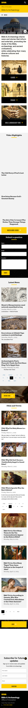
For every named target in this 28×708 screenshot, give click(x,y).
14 (16, 377)
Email (2, 250)
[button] (25, 2)
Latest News (14, 282)
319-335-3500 (7, 705)
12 (8, 377)
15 (20, 377)
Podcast (12, 100)
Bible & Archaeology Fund (13, 123)
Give (13, 624)
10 (21, 375)
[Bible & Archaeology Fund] (14, 112)
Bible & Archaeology (10, 10)
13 (12, 378)
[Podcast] (14, 90)
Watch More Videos (13, 230)
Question (3, 258)
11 (4, 377)
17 (4, 380)
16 (24, 377)
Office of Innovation (6, 7)
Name (2, 243)
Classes (13, 77)
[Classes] (14, 67)
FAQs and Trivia (14, 406)
